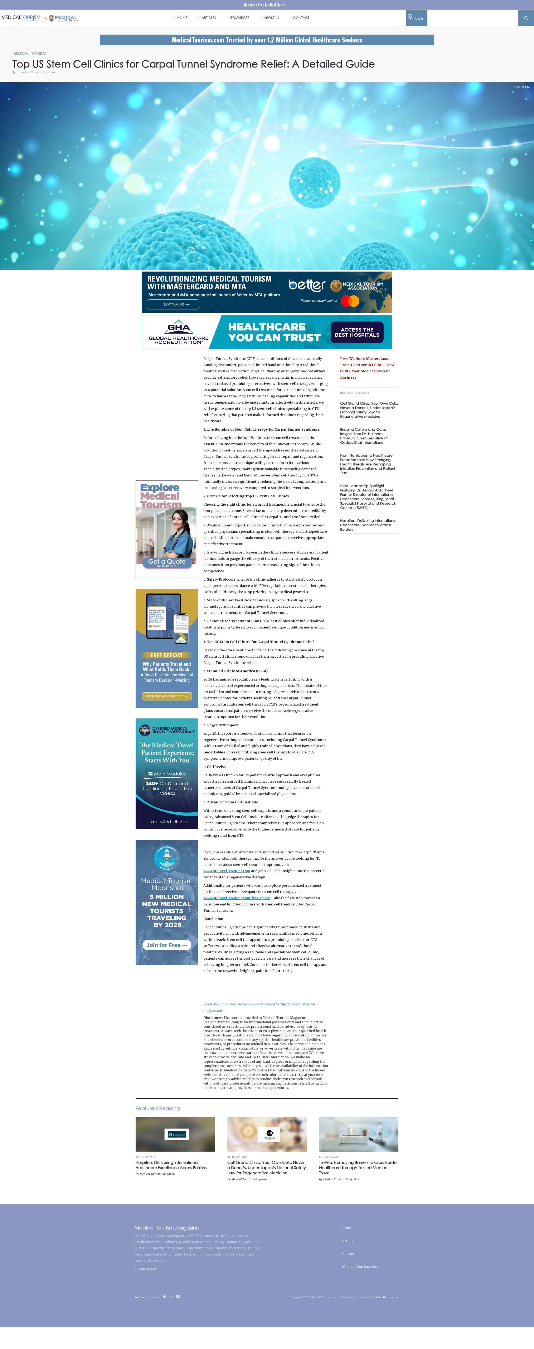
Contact (348, 1254)
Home (347, 1228)
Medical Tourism (521, 87)
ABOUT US (271, 17)
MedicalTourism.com (360, 1266)
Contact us (148, 1269)
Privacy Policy (348, 1297)
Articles (348, 1241)
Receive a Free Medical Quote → (267, 4)
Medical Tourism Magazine (37, 72)
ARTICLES (209, 17)
